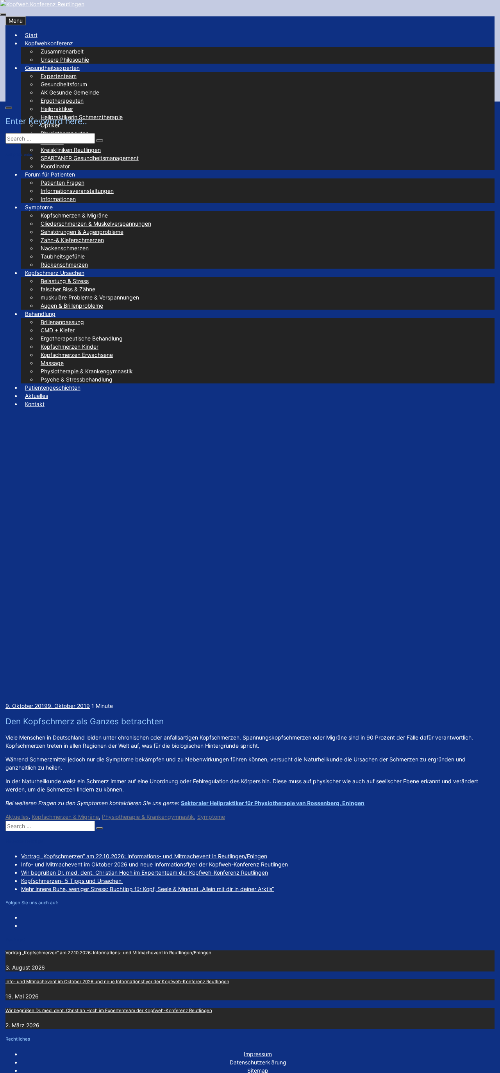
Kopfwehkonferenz (49, 43)
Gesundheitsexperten (52, 67)
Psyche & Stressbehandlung (76, 379)
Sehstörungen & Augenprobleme (82, 231)
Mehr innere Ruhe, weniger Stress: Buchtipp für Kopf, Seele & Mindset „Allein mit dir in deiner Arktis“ (147, 889)
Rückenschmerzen (64, 264)
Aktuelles (36, 395)
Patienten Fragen (62, 182)
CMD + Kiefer (58, 330)
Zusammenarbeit (62, 51)
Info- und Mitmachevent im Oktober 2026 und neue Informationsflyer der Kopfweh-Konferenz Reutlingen (154, 864)
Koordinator (55, 166)
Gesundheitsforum (64, 84)
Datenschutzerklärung (258, 1062)
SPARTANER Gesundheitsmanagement (90, 158)
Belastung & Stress (65, 281)
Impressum (258, 1054)
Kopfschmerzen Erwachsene (77, 354)
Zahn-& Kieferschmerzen (72, 240)
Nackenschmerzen (65, 248)
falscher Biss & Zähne (68, 289)
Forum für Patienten (50, 174)
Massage (52, 363)
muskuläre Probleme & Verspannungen (90, 297)
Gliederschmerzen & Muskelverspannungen (96, 223)
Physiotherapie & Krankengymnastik (87, 371)
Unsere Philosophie (65, 59)
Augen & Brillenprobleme (72, 305)
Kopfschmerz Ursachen (54, 272)
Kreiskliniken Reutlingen (71, 149)
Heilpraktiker (57, 108)
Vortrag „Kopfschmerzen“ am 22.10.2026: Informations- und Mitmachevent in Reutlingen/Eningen (144, 856)
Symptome (39, 207)
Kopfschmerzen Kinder (69, 346)
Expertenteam (59, 76)
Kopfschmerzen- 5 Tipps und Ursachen (72, 880)
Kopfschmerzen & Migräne (74, 215)
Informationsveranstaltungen (77, 190)
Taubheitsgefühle (63, 256)
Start (31, 35)
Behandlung (40, 313)
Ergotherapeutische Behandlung (82, 338)
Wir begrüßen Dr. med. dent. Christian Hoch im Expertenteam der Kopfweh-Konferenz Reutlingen (144, 872)
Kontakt (35, 404)
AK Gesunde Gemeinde (70, 92)
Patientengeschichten (52, 387)
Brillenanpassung (62, 322)
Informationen (58, 199)
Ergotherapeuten (62, 100)
